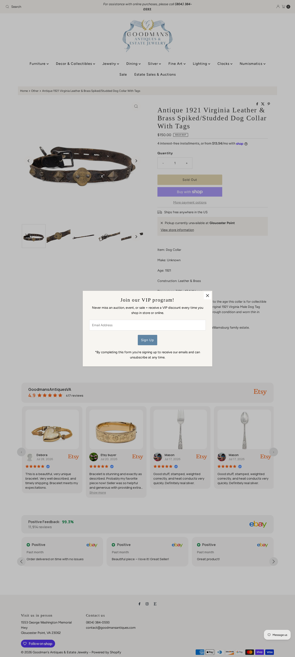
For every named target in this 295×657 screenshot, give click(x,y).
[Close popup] (207, 295)
